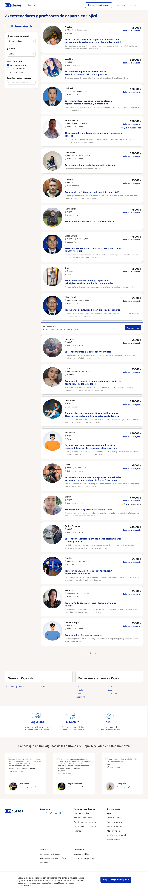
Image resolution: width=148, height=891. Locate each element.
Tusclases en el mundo (117, 835)
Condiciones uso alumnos (85, 826)
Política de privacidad (83, 817)
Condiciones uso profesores (86, 822)
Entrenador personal (15, 686)
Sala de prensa (113, 839)
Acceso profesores (115, 822)
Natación (41, 686)
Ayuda (110, 813)
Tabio (79, 693)
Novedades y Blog (81, 854)
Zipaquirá (81, 697)
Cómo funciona (113, 817)
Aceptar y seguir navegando (116, 879)
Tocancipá (112, 693)
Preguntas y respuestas (84, 858)
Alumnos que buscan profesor (53, 858)
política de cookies (25, 885)
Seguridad (78, 831)
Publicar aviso (133, 328)
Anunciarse (121, 5)
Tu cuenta (134, 5)
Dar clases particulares (98, 5)
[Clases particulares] (13, 8)
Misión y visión (113, 831)
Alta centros (45, 862)
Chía (78, 686)
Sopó (110, 690)
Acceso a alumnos (115, 826)
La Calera (81, 690)
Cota (110, 686)
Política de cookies (82, 813)
